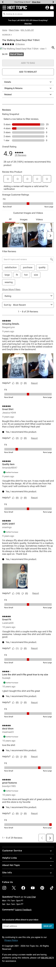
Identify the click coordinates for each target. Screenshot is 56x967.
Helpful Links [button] (9, 858)
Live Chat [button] (31, 897)
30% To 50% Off (27, 30)
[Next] (53, 2)
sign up (48, 926)
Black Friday (14, 30)
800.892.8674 (47, 957)
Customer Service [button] (12, 850)
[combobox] (28, 14)
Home (4, 30)
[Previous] (2, 2)
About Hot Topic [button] (11, 865)
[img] (4, 888)
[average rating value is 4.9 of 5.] (8, 44)
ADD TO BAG (28, 63)
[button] (3, 7)
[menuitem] (52, 7)
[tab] (28, 48)
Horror (6, 35)
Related (7, 94)
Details (7, 82)
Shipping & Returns (13, 88)
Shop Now (36, 2)
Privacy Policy (11, 940)
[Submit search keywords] (4, 14)
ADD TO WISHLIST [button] (28, 72)
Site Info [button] (7, 872)
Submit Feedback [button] (23, 909)
